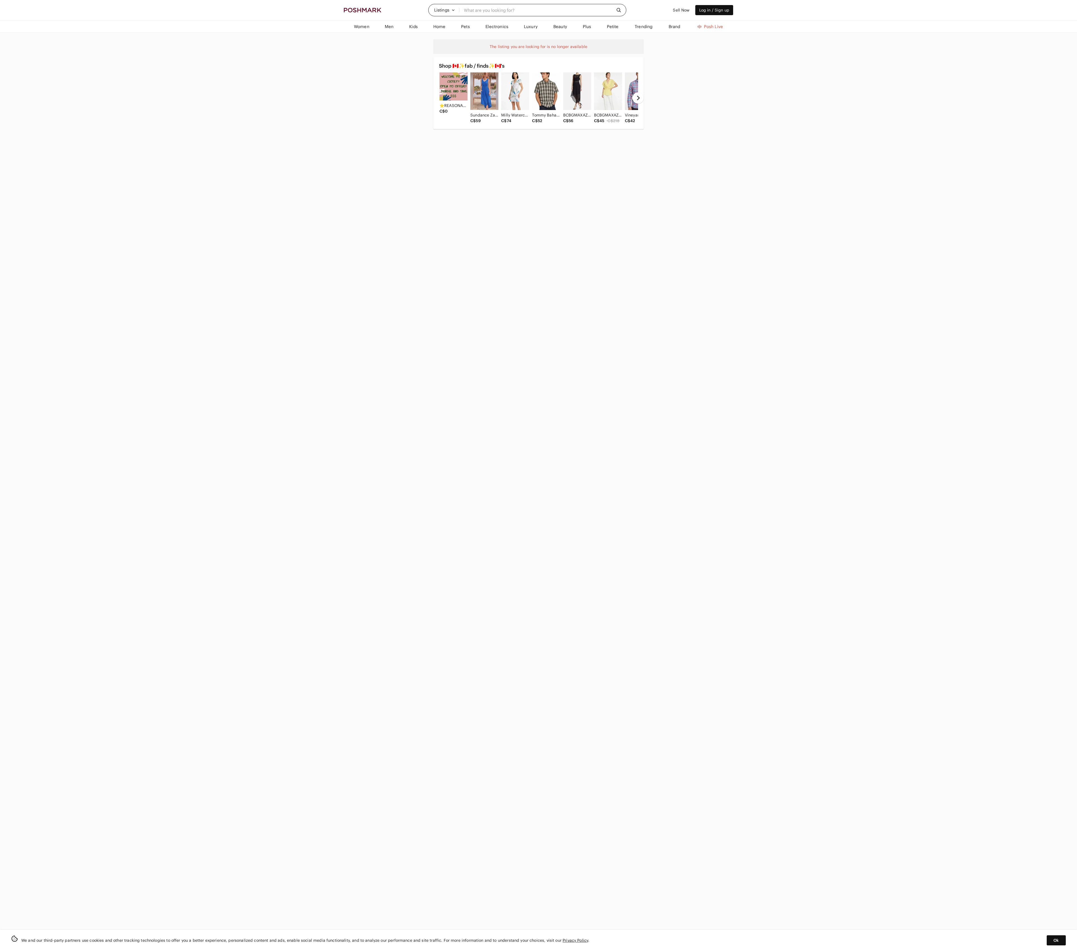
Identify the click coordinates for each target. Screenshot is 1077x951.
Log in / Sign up (714, 10)
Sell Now (681, 10)
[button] (444, 10)
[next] (638, 98)
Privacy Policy (575, 940)
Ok (1056, 940)
